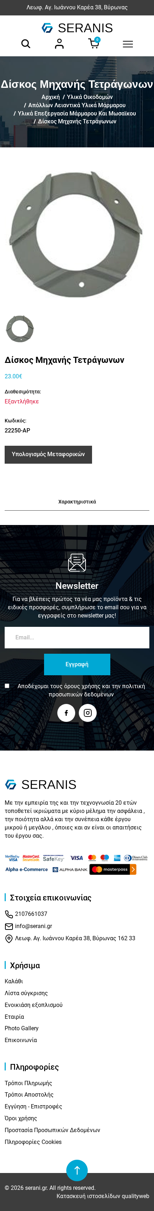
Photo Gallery (22, 1028)
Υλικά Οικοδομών (90, 97)
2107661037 (30, 913)
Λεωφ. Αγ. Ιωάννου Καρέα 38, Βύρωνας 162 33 (74, 938)
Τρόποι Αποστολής (29, 1094)
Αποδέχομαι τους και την (81, 690)
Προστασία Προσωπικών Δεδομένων (52, 1130)
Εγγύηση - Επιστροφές (33, 1106)
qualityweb (135, 1196)
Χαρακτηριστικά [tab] (77, 502)
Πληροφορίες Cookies (33, 1142)
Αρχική (51, 97)
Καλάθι (14, 981)
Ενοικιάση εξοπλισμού (34, 1005)
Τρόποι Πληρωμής (28, 1083)
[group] (77, 234)
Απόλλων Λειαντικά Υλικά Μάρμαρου (77, 105)
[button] (12, 328)
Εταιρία (14, 1016)
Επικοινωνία (21, 1040)
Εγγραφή (77, 664)
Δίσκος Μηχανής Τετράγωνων (77, 121)
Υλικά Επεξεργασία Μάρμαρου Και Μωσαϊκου (77, 113)
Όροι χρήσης (21, 1118)
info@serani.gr (33, 926)
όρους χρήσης (82, 686)
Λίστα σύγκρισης (26, 993)
